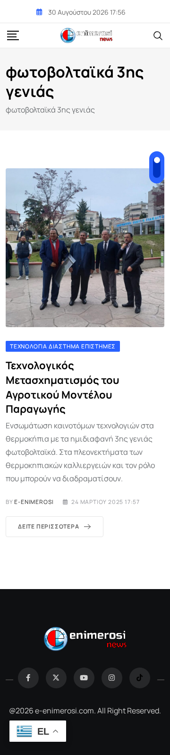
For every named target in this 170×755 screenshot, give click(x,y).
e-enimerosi (34, 502)
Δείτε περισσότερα (48, 526)
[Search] (158, 35)
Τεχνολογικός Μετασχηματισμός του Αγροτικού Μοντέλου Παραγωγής (62, 387)
